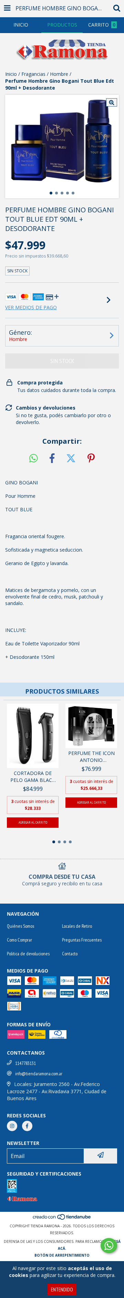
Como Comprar (19, 940)
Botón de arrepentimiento (62, 1255)
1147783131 (25, 1063)
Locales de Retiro (77, 926)
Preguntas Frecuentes (82, 940)
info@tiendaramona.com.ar (38, 1073)
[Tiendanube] (62, 1219)
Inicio (11, 74)
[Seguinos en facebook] (27, 1126)
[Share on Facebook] (52, 458)
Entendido (62, 1289)
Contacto (70, 953)
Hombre (59, 74)
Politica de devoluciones (28, 953)
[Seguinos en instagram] (12, 1126)
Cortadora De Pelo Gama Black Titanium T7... (32, 777)
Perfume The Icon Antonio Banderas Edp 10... (91, 757)
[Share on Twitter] (71, 458)
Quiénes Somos (20, 926)
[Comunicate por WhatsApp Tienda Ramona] (109, 1245)
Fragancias (33, 74)
